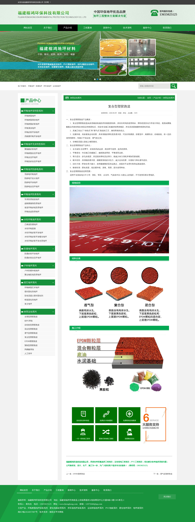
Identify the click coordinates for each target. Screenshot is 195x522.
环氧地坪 (31, 86)
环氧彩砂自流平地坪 (33, 161)
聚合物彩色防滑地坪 (33, 275)
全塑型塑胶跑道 (31, 317)
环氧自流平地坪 (31, 157)
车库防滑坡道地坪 (32, 199)
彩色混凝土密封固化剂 (34, 296)
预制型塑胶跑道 (31, 345)
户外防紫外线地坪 (32, 271)
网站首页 (28, 28)
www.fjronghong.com (68, 504)
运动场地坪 (57, 86)
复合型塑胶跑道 (31, 337)
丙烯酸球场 (29, 349)
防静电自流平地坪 (32, 187)
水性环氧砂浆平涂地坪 (34, 233)
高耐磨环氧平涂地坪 (33, 136)
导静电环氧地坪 (31, 174)
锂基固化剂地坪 (31, 300)
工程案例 (87, 28)
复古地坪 (28, 304)
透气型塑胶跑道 (31, 333)
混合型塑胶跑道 (31, 329)
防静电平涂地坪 (31, 182)
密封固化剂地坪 (31, 292)
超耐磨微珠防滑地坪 (33, 203)
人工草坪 (28, 354)
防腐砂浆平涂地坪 (32, 254)
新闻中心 (107, 28)
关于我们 (48, 28)
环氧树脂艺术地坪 (32, 287)
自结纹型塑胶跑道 (32, 325)
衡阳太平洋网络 (56, 512)
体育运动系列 (168, 98)
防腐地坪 (39, 86)
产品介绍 (67, 28)
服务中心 (147, 28)
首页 (149, 98)
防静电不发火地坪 (32, 178)
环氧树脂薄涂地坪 (32, 120)
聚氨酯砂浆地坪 (31, 149)
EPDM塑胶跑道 (31, 341)
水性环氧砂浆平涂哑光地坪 (36, 237)
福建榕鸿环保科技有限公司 (40, 500)
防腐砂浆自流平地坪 (33, 258)
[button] (95, 79)
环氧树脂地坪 (30, 116)
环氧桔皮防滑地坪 (32, 212)
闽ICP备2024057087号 (28, 512)
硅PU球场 (28, 321)
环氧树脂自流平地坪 (33, 153)
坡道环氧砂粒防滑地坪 (34, 208)
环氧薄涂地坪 (30, 128)
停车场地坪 (47, 86)
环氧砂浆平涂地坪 (32, 132)
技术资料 (127, 28)
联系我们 (167, 28)
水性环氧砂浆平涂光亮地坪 (36, 241)
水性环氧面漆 (30, 229)
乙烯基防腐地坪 (31, 224)
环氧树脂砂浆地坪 (32, 124)
